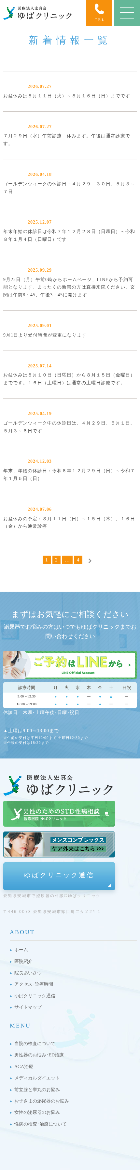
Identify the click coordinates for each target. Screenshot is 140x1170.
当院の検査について (34, 1043)
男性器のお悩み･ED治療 (39, 1055)
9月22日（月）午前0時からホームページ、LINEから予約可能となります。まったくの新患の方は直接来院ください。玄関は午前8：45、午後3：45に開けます (69, 287)
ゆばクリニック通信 (59, 875)
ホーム (21, 949)
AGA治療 (23, 1066)
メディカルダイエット (37, 1078)
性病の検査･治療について (40, 1124)
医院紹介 (23, 961)
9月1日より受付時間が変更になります (45, 335)
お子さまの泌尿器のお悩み (41, 1101)
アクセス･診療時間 (33, 984)
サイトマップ (28, 1007)
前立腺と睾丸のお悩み (37, 1089)
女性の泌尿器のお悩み (37, 1112)
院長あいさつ (28, 972)
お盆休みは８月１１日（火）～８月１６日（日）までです (66, 95)
